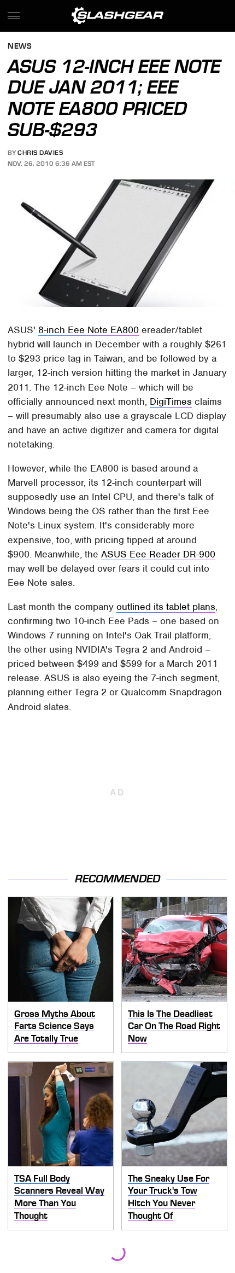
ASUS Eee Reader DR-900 (158, 554)
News (20, 46)
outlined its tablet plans (165, 607)
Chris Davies (40, 152)
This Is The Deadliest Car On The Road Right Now (174, 1026)
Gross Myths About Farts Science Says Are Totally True (54, 1026)
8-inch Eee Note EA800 (88, 330)
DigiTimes (171, 402)
